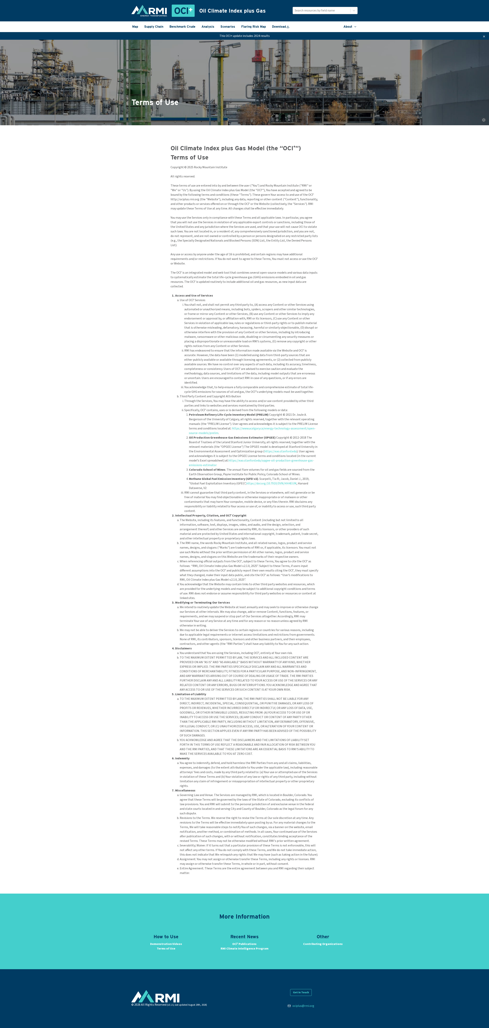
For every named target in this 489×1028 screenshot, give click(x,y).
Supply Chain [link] (153, 26)
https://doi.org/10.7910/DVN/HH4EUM (271, 483)
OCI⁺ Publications (244, 944)
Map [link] (135, 26)
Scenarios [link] (227, 26)
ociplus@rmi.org (303, 1006)
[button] (350, 26)
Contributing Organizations (323, 944)
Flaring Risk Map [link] (253, 26)
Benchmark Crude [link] (182, 26)
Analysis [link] (208, 26)
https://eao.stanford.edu (280, 451)
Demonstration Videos (166, 944)
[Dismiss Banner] (484, 36)
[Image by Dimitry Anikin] (483, 120)
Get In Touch (301, 992)
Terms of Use (166, 948)
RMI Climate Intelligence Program (244, 948)
